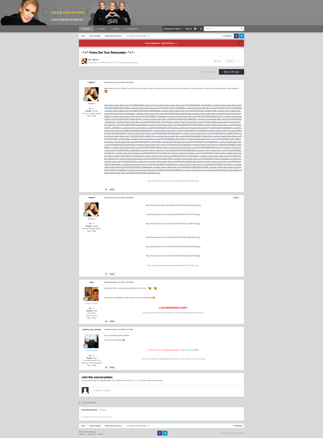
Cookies (100, 434)
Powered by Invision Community (232, 433)
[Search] (242, 28)
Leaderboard (131, 29)
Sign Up (188, 29)
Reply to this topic (231, 72)
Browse (86, 29)
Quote (112, 189)
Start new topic (208, 72)
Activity (101, 29)
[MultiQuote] (106, 189)
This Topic (232, 29)
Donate (116, 29)
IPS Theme (83, 432)
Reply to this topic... (103, 390)
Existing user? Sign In (173, 29)
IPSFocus (92, 432)
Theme (81, 434)
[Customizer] (195, 28)
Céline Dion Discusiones (128, 62)
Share (218, 61)
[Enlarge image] (105, 91)
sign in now (136, 380)
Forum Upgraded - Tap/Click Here (159, 43)
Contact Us (91, 434)
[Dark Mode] (201, 28)
